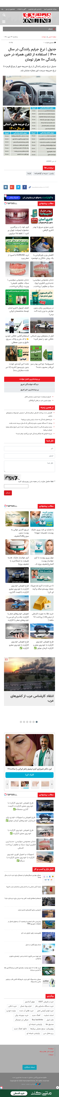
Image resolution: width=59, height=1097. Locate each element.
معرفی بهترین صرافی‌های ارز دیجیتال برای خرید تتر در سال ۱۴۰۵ (23, 876)
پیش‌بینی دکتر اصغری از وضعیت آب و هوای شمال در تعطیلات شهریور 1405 (24, 922)
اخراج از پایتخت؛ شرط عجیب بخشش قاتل (38, 397)
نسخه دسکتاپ (29, 1067)
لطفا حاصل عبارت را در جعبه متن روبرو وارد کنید (36, 481)
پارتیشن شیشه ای (35, 1024)
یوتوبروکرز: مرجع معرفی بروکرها (42, 1028)
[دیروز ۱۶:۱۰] (29, 674)
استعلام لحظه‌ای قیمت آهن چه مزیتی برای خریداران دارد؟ (23, 898)
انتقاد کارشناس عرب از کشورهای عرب (32, 698)
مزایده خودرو (11, 1010)
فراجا (29, 173)
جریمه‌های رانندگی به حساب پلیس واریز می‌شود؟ (36, 419)
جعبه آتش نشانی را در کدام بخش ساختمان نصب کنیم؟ (23, 887)
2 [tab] (33, 722)
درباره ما (50, 1048)
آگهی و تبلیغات (21, 9)
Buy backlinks (37, 1019)
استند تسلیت (49, 1015)
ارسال (8, 492)
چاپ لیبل (50, 1019)
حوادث (44, 37)
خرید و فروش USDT (46, 1001)
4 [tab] (27, 722)
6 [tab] (20, 722)
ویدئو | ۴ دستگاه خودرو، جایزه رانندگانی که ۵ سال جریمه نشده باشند (30, 423)
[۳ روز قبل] (48, 901)
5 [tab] (24, 722)
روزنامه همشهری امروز (50, 9)
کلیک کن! (29, 775)
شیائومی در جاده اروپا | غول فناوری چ (38, 29)
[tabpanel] (29, 681)
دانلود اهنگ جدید (20, 1028)
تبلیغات (50, 1055)
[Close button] (57, 1087)
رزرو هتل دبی (48, 1033)
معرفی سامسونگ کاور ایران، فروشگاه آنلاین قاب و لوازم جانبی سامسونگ (23, 980)
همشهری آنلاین (37, 18)
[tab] (29, 379)
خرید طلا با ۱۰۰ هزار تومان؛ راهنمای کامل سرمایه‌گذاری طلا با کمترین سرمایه (22, 969)
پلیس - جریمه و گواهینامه (44, 173)
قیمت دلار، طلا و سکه (46, 1051)
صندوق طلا (50, 1024)
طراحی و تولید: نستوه (28, 1084)
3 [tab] (30, 722)
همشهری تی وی (10, 9)
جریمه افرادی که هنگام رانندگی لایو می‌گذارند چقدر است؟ (34, 434)
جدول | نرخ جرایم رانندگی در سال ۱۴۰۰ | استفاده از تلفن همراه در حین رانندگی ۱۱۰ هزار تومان (30, 55)
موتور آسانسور (30, 1001)
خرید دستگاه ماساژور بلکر (44, 1006)
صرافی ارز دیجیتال (21, 1019)
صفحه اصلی (52, 37)
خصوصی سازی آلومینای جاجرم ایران (29, 910)
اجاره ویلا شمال (26, 1006)
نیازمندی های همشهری (35, 9)
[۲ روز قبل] (48, 878)
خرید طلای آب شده (26, 1010)
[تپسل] (1, 1087)
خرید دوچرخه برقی (21, 1015)
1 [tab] (36, 722)
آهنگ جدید (36, 1015)
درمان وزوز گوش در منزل (33, 945)
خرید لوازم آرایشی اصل (45, 1010)
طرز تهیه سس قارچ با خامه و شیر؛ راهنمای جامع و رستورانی (25, 957)
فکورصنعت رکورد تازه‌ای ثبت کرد (31, 933)
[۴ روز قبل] (48, 959)
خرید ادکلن (12, 1006)
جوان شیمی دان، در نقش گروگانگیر (40, 400)
